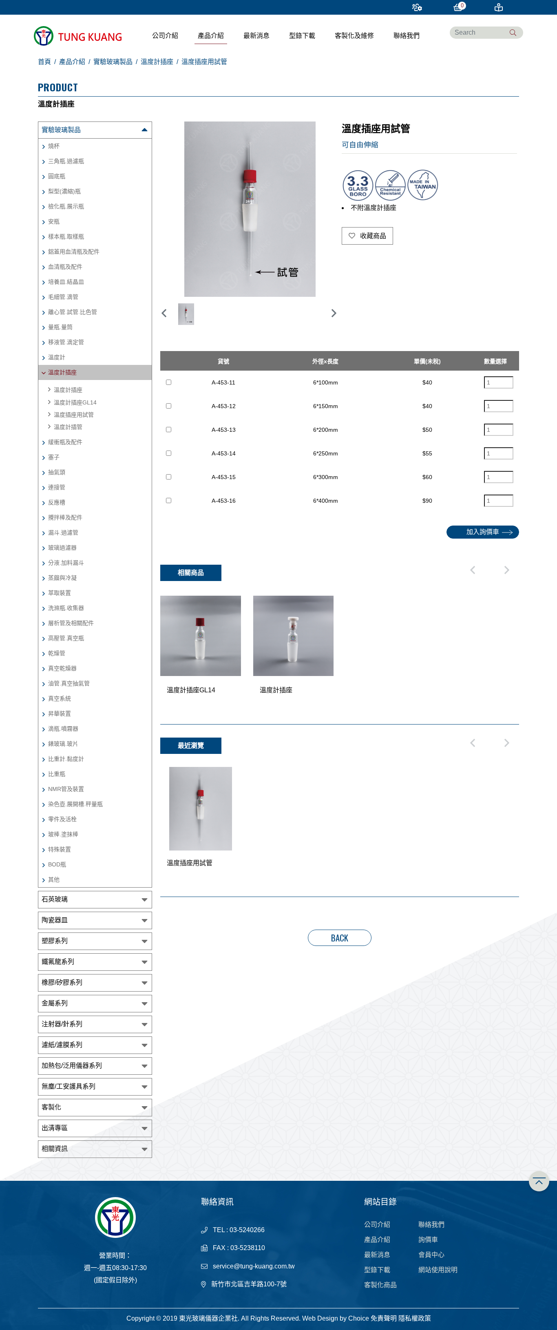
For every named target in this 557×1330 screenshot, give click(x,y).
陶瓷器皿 (55, 920)
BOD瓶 (57, 864)
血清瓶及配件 (65, 266)
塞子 (54, 457)
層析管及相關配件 (71, 623)
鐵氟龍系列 (58, 961)
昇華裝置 (59, 713)
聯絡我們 (406, 35)
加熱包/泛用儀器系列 (72, 1065)
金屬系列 (55, 1003)
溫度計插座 (157, 61)
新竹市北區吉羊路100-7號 (249, 1284)
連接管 (56, 487)
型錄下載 (302, 35)
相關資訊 (55, 1148)
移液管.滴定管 (66, 342)
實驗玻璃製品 (113, 61)
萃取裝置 (59, 593)
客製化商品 (380, 1284)
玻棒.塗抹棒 (63, 834)
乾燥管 (56, 653)
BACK (339, 937)
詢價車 (428, 1239)
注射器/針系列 (62, 1024)
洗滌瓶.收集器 (66, 608)
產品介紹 (211, 35)
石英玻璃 (55, 899)
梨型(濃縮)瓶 (64, 191)
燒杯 (54, 146)
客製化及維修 (354, 35)
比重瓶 (56, 774)
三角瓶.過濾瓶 (66, 161)
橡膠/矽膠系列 (62, 982)
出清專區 (55, 1128)
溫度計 (56, 357)
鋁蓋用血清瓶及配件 (73, 251)
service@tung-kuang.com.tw (254, 1266)
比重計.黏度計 (66, 759)
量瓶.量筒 (60, 327)
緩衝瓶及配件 (65, 442)
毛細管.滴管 (63, 297)
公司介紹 (165, 35)
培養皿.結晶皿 (66, 281)
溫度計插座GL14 (75, 402)
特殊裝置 (59, 849)
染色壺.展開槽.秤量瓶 (75, 804)
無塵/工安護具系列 (68, 1086)
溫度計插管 (68, 427)
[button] (333, 313)
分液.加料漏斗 (66, 562)
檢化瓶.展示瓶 (66, 206)
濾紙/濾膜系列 (62, 1044)
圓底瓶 (56, 176)
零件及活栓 (62, 819)
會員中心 (431, 1254)
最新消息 (256, 35)
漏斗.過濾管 (63, 532)
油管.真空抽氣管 (69, 683)
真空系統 (59, 698)
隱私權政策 (414, 1318)
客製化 (51, 1107)
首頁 (44, 61)
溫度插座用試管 (74, 414)
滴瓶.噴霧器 (63, 728)
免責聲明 (384, 1318)
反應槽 (56, 502)
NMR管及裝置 (66, 789)
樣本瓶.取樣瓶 (66, 236)
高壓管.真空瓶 (66, 638)
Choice (358, 1318)
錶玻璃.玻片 (63, 743)
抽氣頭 (56, 472)
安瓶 (54, 221)
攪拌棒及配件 (65, 517)
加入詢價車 (482, 531)
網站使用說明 (438, 1269)
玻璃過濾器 (62, 547)
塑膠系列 (55, 940)
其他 (54, 879)
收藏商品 (372, 235)
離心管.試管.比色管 (72, 312)
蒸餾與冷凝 (62, 577)
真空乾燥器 (62, 668)
